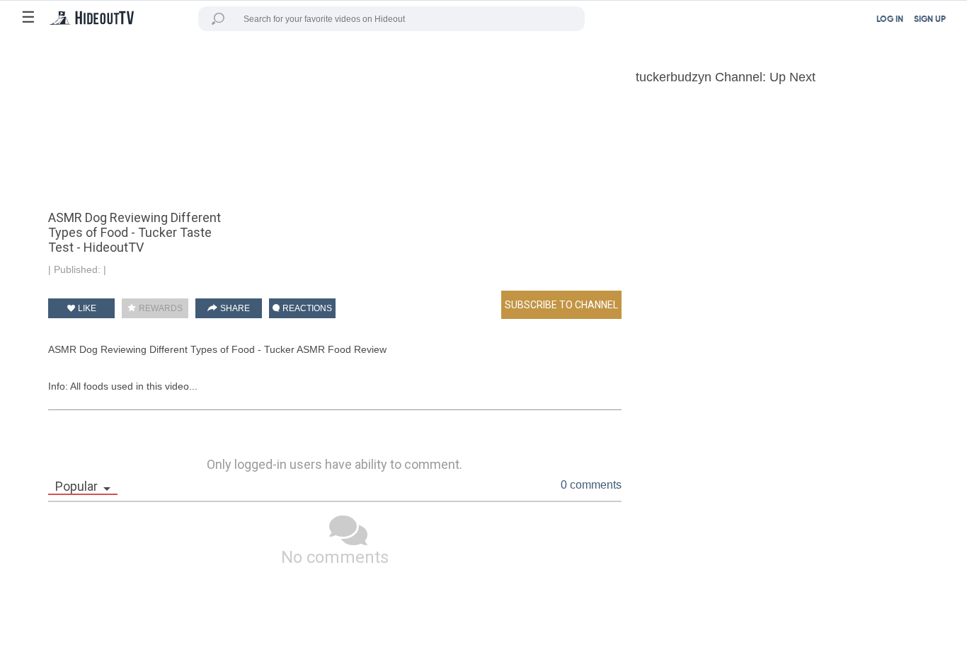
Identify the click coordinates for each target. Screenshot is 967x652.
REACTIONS (306, 308)
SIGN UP (930, 20)
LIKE (86, 308)
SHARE (234, 308)
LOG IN (889, 20)
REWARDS (160, 308)
